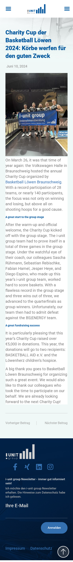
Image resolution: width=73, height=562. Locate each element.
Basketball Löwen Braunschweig (33, 182)
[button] (8, 9)
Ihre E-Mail (16, 506)
